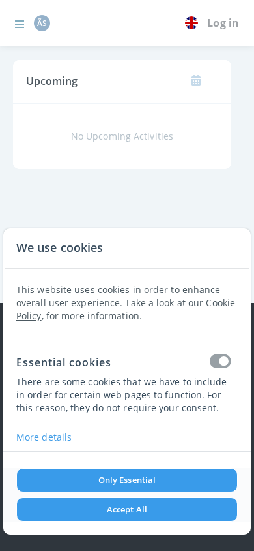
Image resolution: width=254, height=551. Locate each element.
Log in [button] (223, 23)
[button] (19, 23)
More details (44, 437)
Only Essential (127, 480)
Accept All (127, 509)
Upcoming (52, 81)
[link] (195, 23)
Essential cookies (63, 362)
